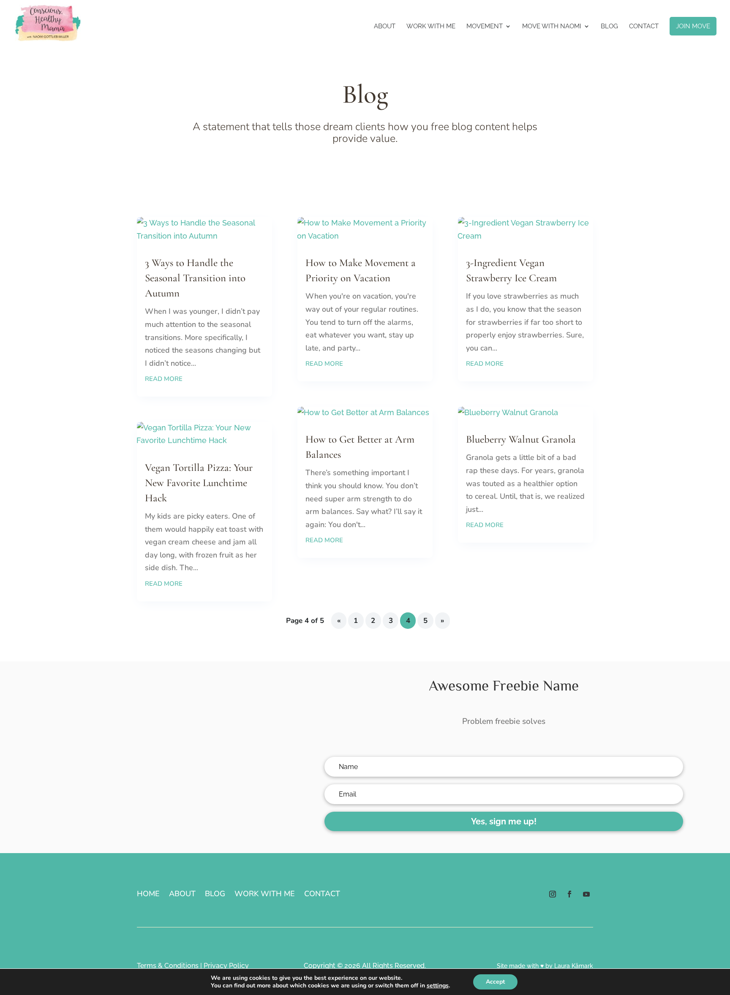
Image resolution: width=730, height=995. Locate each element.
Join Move (693, 26)
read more (163, 379)
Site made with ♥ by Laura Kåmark (545, 965)
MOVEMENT (484, 26)
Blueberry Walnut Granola (521, 439)
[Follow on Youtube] (586, 894)
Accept (495, 982)
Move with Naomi (551, 26)
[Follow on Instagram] (552, 894)
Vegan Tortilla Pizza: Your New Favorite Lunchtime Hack (199, 482)
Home (148, 895)
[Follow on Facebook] (569, 894)
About (384, 26)
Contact (644, 26)
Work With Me (430, 26)
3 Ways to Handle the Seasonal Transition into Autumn (195, 277)
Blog (609, 26)
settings (438, 986)
